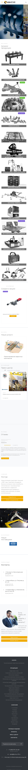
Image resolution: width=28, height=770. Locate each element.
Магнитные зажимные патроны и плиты (14, 110)
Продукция (14, 668)
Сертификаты (14, 717)
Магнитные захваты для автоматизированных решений (14, 156)
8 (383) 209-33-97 (9, 585)
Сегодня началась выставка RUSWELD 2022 (12, 394)
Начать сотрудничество (12, 500)
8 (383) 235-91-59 (9, 584)
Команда (14, 709)
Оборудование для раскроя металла (14, 249)
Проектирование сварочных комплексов (14, 663)
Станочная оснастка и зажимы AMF (13, 79)
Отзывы (15, 715)
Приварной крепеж (14, 126)
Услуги (14, 660)
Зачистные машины (14, 218)
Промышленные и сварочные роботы (14, 172)
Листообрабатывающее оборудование (14, 233)
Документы (14, 719)
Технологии (14, 713)
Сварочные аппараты (14, 187)
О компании (14, 707)
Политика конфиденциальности (14, 766)
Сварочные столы (14, 64)
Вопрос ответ (14, 721)
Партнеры (14, 711)
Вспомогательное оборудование (13, 279)
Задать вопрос (14, 637)
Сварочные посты (14, 264)
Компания (14, 704)
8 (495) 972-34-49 (9, 575)
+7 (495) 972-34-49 (14, 749)
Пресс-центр (14, 734)
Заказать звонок (14, 640)
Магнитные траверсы (14, 95)
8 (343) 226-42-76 (9, 593)
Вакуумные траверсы (14, 202)
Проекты (14, 731)
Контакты (14, 737)
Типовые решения (14, 728)
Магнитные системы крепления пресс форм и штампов (14, 141)
